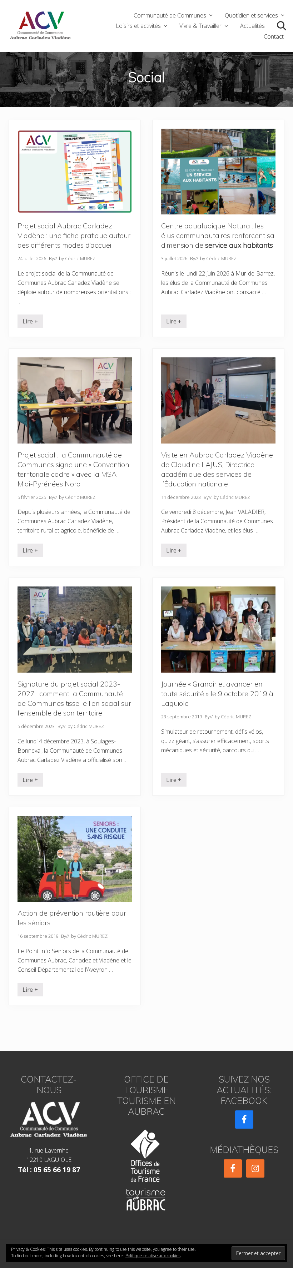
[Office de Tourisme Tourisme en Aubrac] (146, 1167)
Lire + (30, 322)
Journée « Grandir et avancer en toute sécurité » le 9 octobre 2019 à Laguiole (217, 693)
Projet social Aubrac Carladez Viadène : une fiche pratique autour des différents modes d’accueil (74, 235)
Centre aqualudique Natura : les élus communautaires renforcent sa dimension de (217, 235)
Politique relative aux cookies (152, 1256)
